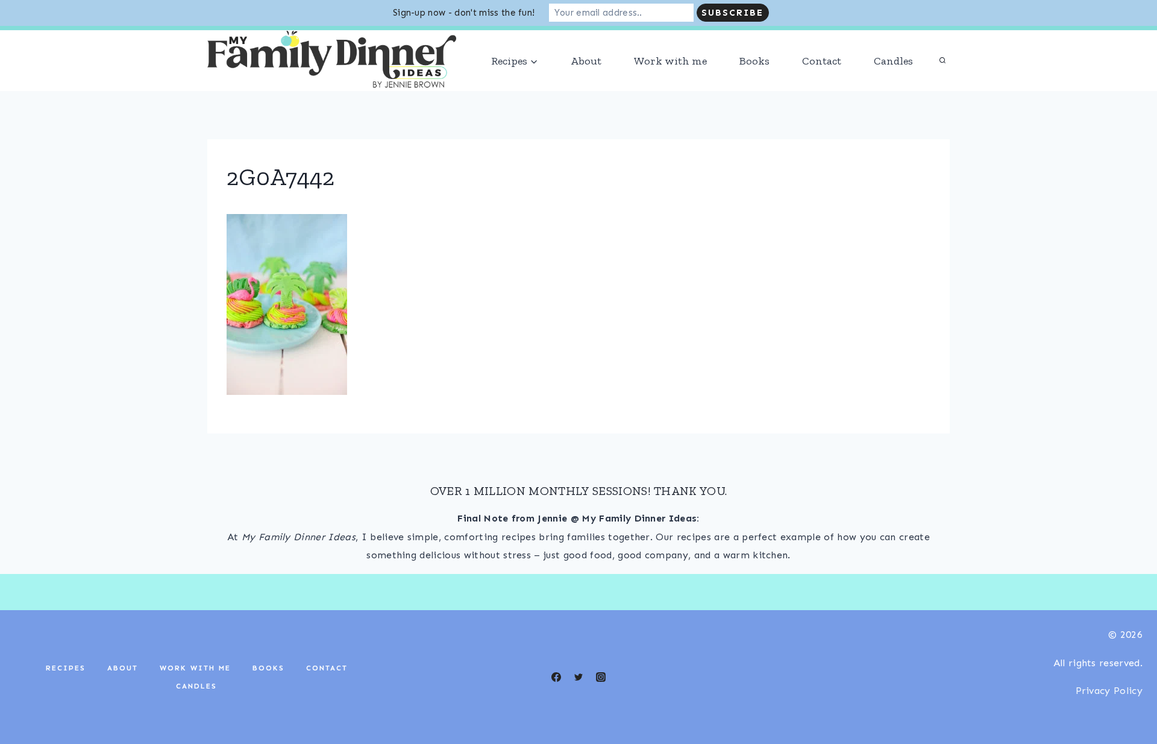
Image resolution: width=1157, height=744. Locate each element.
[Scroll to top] (1129, 698)
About (586, 86)
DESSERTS (927, 41)
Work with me (670, 86)
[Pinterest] (312, 41)
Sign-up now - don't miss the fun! (464, 12)
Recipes (66, 694)
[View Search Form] (942, 87)
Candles (893, 86)
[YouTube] (288, 41)
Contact (821, 86)
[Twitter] (578, 703)
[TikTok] (217, 41)
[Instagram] (241, 41)
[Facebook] (264, 41)
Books (754, 86)
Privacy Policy (1109, 716)
